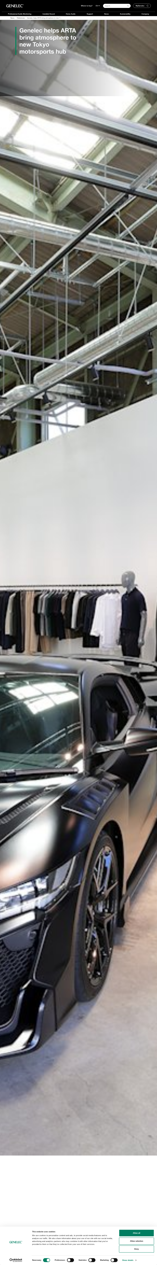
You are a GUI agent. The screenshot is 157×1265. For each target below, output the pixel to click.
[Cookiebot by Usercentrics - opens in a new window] (16, 1260)
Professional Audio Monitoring (19, 14)
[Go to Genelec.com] (15, 5)
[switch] (70, 1260)
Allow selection (136, 1241)
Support (90, 14)
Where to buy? (86, 6)
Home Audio (70, 14)
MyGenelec (140, 6)
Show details (127, 1260)
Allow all (136, 1233)
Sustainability (125, 14)
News (106, 14)
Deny (136, 1249)
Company (145, 14)
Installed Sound (49, 14)
